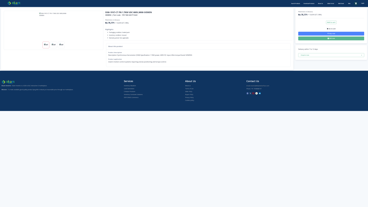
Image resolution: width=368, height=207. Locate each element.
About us (188, 86)
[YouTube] (253, 93)
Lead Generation (129, 89)
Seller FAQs (188, 91)
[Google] (256, 93)
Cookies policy (189, 100)
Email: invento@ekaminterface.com (257, 86)
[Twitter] (250, 93)
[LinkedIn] (259, 93)
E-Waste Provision (129, 91)
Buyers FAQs (189, 94)
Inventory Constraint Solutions (133, 94)
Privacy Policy (189, 97)
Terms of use (189, 89)
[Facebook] (247, 93)
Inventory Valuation (130, 86)
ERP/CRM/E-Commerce (131, 97)
